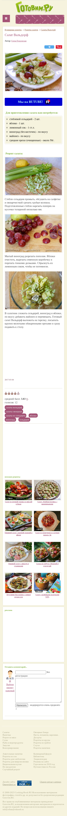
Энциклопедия (40, 759)
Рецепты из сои (10, 756)
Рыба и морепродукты (13, 742)
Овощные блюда (41, 732)
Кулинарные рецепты (13, 29)
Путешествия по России (44, 767)
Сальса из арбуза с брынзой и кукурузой (47, 564)
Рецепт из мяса (9, 737)
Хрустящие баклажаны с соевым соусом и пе (19, 595)
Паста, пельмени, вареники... (46, 735)
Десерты (37, 737)
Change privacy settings (50, 782)
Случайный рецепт (11, 769)
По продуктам (9, 767)
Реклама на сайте (41, 761)
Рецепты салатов (31, 29)
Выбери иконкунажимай (10, 686)
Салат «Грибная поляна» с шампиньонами (47, 503)
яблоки (33, 415)
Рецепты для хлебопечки (14, 759)
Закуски (6, 745)
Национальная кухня (12, 764)
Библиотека (39, 756)
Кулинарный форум (42, 754)
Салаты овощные (14, 411)
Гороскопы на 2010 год (44, 764)
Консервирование (11, 748)
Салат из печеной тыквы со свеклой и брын (18, 503)
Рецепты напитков (42, 748)
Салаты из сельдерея (15, 415)
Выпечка (7, 735)
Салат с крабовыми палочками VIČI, (47, 595)
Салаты (6, 732)
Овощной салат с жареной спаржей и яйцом (18, 534)
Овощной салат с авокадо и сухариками (18, 564)
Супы (5, 740)
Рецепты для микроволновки (16, 761)
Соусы (37, 745)
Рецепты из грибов (42, 742)
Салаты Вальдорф (14, 407)
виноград (10, 419)
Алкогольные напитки (12, 754)
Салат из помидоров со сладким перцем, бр (47, 534)
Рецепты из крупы (42, 740)
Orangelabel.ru (9, 784)
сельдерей (24, 419)
